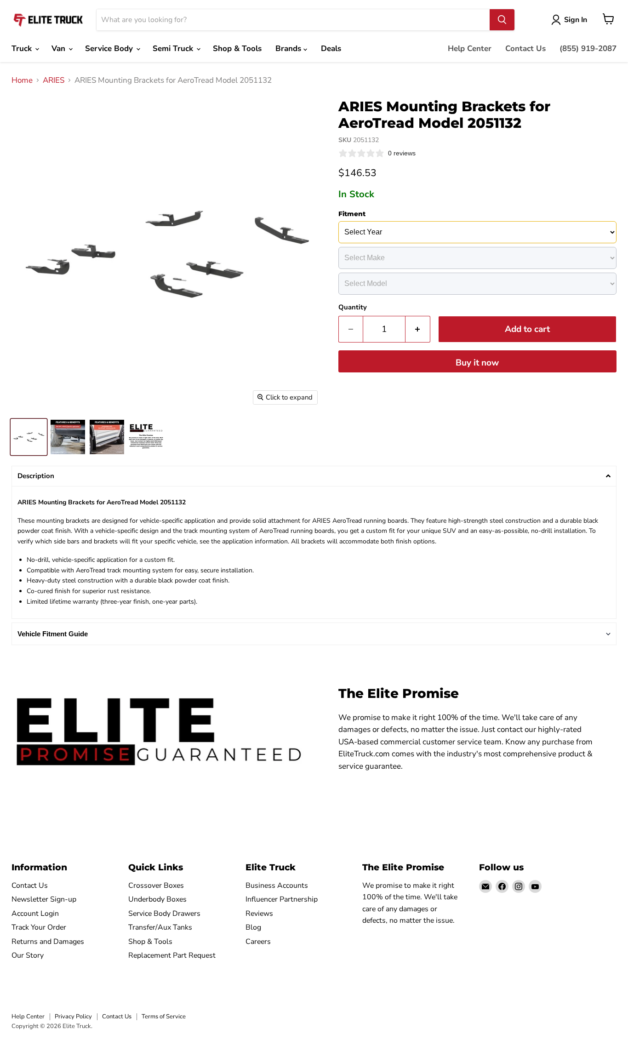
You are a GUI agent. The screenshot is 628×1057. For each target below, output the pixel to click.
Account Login (35, 913)
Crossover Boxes (156, 885)
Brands (289, 48)
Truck (22, 48)
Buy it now (477, 363)
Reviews (259, 913)
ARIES (53, 80)
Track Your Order (38, 927)
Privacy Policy (73, 1016)
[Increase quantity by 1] (417, 329)
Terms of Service (164, 1016)
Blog (253, 927)
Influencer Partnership (281, 899)
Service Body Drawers (164, 913)
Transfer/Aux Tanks (160, 927)
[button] (314, 476)
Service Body (110, 48)
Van (59, 48)
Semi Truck (174, 48)
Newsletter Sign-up (43, 899)
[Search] (502, 19)
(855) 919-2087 (588, 48)
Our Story (27, 955)
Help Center (469, 48)
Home (22, 80)
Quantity (352, 307)
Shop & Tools (237, 48)
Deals (331, 48)
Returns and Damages (47, 942)
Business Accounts (276, 885)
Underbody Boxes (157, 899)
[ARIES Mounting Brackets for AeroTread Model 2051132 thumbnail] (29, 437)
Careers (258, 942)
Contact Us (525, 48)
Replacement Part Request (172, 955)
